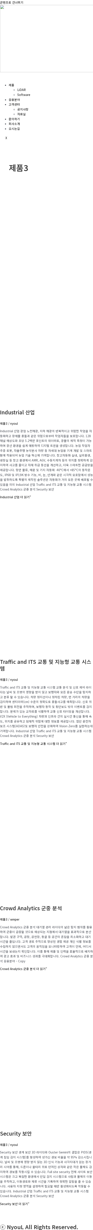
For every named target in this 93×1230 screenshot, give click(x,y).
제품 (11, 85)
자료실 (21, 114)
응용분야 (14, 99)
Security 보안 (16, 1133)
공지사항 (23, 109)
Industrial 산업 (17, 412)
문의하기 (14, 119)
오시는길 (14, 128)
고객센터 (14, 104)
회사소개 (14, 123)
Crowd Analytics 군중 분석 (31, 908)
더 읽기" (15, 497)
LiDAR (21, 90)
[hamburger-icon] (5, 77)
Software (23, 94)
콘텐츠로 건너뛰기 (11, 2)
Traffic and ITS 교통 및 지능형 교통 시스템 (45, 665)
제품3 (3, 423)
